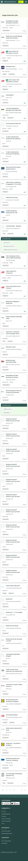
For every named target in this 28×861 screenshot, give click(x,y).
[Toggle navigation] (26, 2)
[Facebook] (8, 848)
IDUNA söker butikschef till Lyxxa (14, 729)
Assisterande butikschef (13, 123)
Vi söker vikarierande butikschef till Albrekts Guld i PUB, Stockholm (12, 153)
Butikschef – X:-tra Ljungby (14, 612)
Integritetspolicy (5, 814)
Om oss (3, 811)
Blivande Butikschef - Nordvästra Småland (12, 700)
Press (2, 823)
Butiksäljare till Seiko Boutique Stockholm (12, 22)
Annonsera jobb (5, 831)
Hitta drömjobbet (6, 841)
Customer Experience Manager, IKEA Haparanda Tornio (14, 109)
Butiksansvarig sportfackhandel (11, 361)
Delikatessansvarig (11, 197)
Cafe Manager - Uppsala (13, 226)
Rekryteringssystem (6, 833)
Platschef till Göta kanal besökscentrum (13, 168)
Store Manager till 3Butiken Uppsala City (14, 774)
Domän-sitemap (6, 819)
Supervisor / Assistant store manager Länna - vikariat (13, 333)
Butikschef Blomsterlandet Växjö (14, 317)
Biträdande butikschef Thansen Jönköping (12, 759)
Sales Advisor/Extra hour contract (13, 287)
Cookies (3, 816)
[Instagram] (2, 848)
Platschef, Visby (10, 347)
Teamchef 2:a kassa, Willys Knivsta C (14, 685)
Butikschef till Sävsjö (12, 626)
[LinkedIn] (5, 848)
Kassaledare (10, 95)
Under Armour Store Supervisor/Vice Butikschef (14, 670)
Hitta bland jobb (5, 821)
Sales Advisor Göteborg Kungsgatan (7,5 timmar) (13, 183)
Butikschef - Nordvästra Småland (13, 744)
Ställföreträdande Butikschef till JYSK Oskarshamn (11, 212)
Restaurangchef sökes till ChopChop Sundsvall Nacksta (13, 391)
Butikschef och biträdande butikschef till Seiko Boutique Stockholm (14, 37)
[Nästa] (25, 790)
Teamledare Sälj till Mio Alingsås (13, 655)
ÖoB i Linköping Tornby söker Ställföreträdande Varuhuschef (13, 257)
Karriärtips (4, 843)
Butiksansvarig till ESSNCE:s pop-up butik (13, 420)
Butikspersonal (10, 66)
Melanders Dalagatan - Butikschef (13, 302)
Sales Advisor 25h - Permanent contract (13, 81)
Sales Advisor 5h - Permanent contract (12, 52)
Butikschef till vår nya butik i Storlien (14, 640)
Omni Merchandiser (12, 715)
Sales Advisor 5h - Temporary (11, 272)
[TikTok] (11, 848)
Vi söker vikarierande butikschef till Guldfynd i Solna (13, 138)
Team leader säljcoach (13, 586)
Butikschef (9, 599)
